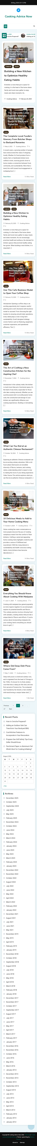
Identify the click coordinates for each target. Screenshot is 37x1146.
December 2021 (12, 914)
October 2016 (11, 1054)
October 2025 (11, 802)
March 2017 (10, 1034)
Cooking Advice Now (18, 16)
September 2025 (12, 806)
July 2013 (9, 1094)
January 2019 (11, 950)
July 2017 (9, 1018)
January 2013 (11, 1118)
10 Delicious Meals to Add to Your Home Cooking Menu (17, 520)
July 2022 (9, 886)
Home (17, 66)
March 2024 (10, 838)
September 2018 (12, 962)
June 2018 (10, 974)
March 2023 (10, 858)
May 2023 (9, 854)
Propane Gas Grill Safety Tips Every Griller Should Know (19, 740)
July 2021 (9, 922)
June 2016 (10, 1058)
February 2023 (11, 862)
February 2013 (11, 1114)
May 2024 (9, 834)
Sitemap (27, 1135)
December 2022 (12, 870)
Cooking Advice (12, 99)
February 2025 (11, 818)
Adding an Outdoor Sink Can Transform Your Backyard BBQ (17, 726)
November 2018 (12, 954)
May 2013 (9, 1102)
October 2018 (11, 958)
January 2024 (11, 846)
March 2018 (10, 986)
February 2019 (11, 946)
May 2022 (9, 894)
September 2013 (12, 1086)
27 (4, 709)
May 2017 (9, 1026)
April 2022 (10, 898)
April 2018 (10, 982)
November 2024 (12, 822)
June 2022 (10, 890)
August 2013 (11, 1090)
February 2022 (11, 906)
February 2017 (11, 1038)
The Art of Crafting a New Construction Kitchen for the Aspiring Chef (17, 371)
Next (10, 709)
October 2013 (11, 1082)
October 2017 (11, 1006)
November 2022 (12, 874)
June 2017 (10, 1022)
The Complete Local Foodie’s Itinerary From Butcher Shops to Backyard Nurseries (17, 139)
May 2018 (9, 978)
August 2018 (11, 966)
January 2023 (11, 866)
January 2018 (11, 994)
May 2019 (9, 938)
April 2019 (10, 942)
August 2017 (11, 1014)
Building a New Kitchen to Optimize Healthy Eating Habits (17, 76)
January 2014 (11, 1070)
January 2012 (11, 1122)
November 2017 (12, 1002)
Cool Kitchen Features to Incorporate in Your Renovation (17, 733)
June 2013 (10, 1098)
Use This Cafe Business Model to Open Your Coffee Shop (18, 292)
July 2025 (9, 810)
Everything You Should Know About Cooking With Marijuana (18, 595)
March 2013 (10, 1110)
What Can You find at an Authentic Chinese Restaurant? (18, 448)
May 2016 (9, 1062)
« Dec (5, 786)
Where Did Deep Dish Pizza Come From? (16, 667)
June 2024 (10, 830)
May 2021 (9, 930)
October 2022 (11, 878)
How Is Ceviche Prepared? (16, 721)
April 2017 (10, 1030)
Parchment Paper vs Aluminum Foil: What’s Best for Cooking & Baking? (19, 747)
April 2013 (10, 1106)
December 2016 (12, 1046)
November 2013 (12, 1078)
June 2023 (10, 850)
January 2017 (11, 1042)
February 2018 (11, 990)
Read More (7, 177)
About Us (15, 1142)
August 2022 (11, 882)
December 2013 (12, 1074)
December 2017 (12, 998)
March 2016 (10, 1066)
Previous (6, 705)
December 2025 (12, 798)
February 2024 (11, 842)
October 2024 (11, 826)
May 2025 (9, 814)
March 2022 (10, 902)
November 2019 (12, 934)
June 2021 (10, 926)
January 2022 (11, 910)
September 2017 (12, 1010)
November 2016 (12, 1050)
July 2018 (9, 970)
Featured (8, 66)
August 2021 (11, 918)
